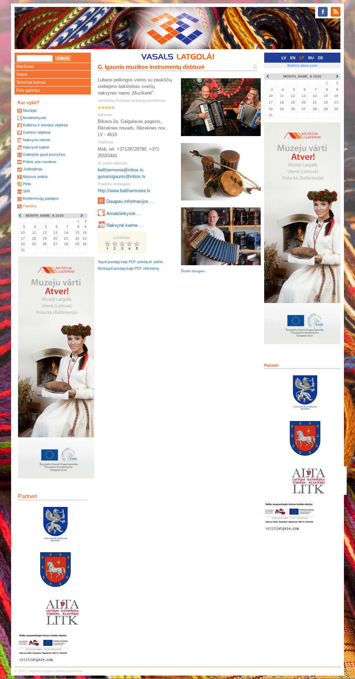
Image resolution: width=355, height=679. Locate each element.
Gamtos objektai (36, 132)
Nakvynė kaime (36, 147)
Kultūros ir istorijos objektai (45, 125)
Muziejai (29, 110)
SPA (26, 191)
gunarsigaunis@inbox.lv (122, 176)
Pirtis (27, 184)
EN (292, 58)
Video (21, 74)
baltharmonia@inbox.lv (120, 169)
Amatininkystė (34, 118)
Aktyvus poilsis (35, 177)
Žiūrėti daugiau (193, 271)
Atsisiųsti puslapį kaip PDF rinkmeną (128, 268)
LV (284, 58)
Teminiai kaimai (31, 82)
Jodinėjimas (33, 169)
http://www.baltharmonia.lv (124, 190)
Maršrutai (25, 66)
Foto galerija (28, 90)
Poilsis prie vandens (40, 162)
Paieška (29, 206)
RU (311, 58)
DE (320, 58)
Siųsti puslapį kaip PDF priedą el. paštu (130, 262)
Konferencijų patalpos (41, 198)
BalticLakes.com (302, 65)
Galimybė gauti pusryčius (44, 154)
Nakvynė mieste (36, 140)
